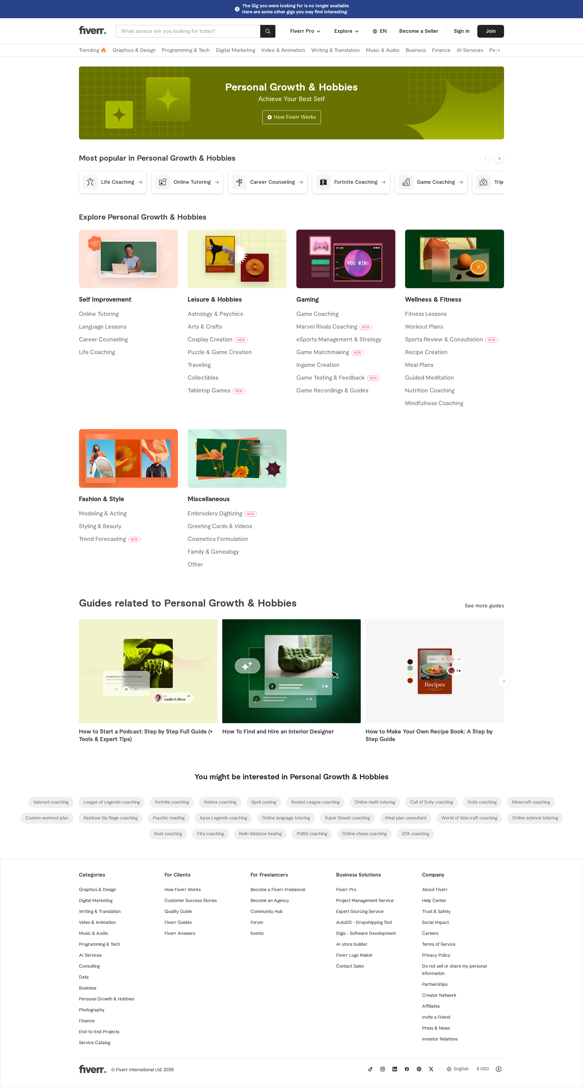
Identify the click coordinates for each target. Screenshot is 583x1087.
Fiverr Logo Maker (354, 955)
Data (84, 977)
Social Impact (435, 923)
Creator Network (439, 995)
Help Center (434, 901)
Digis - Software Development (366, 933)
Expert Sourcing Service (360, 912)
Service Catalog (94, 1043)
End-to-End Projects (99, 1032)
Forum (257, 923)
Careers (430, 933)
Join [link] (491, 31)
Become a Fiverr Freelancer (278, 890)
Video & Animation (283, 50)
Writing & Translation (335, 50)
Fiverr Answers (180, 933)
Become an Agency (270, 901)
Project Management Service (365, 901)
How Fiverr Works (295, 117)
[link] (50, 802)
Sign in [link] (462, 31)
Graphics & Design (134, 50)
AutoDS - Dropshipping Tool (364, 923)
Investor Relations (440, 1039)
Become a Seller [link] (418, 31)
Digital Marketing (235, 50)
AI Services (470, 50)
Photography (91, 1010)
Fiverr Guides (178, 923)
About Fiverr (435, 890)
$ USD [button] (483, 1069)
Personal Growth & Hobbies (106, 999)
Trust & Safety (436, 912)
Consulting (89, 966)
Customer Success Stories (191, 901)
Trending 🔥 (93, 50)
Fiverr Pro (346, 890)
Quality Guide (178, 912)
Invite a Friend (436, 1017)
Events (257, 933)
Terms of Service (438, 944)
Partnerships (435, 985)
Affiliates (431, 1006)
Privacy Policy (436, 955)
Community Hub (267, 912)
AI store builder (351, 944)
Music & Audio (383, 50)
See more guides (484, 605)
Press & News (436, 1028)
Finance (441, 50)
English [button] (461, 1069)
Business (416, 50)
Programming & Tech (186, 50)
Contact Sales (350, 966)
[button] (306, 31)
